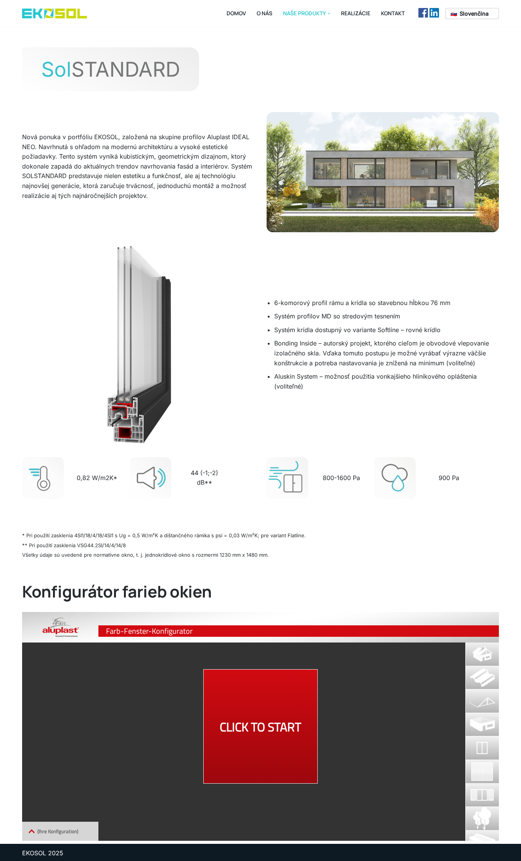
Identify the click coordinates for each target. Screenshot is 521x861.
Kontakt (393, 13)
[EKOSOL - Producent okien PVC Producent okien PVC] (54, 13)
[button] (329, 13)
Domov (236, 13)
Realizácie (355, 13)
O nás (264, 13)
